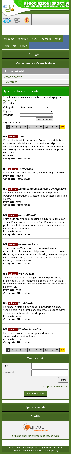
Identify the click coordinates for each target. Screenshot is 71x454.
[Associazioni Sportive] (17, 24)
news (35, 38)
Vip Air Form (21, 274)
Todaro (18, 136)
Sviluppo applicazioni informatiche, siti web (35, 435)
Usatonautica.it (23, 244)
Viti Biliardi (21, 303)
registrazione (10, 100)
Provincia (8, 115)
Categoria (8, 107)
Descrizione (9, 103)
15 (51, 127)
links (6, 45)
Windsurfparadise (25, 329)
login (5, 365)
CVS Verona (10, 81)
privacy (54, 450)
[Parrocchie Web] (27, 24)
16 (57, 127)
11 (30, 127)
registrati (23, 38)
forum (58, 38)
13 (41, 127)
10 (24, 127)
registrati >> (35, 393)
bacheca (46, 38)
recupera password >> (55, 386)
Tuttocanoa (21, 169)
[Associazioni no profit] (7, 24)
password (8, 372)
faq (14, 45)
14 (46, 127)
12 (35, 127)
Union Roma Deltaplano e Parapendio (37, 189)
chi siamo (9, 38)
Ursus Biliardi (22, 215)
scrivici (23, 45)
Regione (7, 111)
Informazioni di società (38, 450)
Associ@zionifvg (13, 76)
